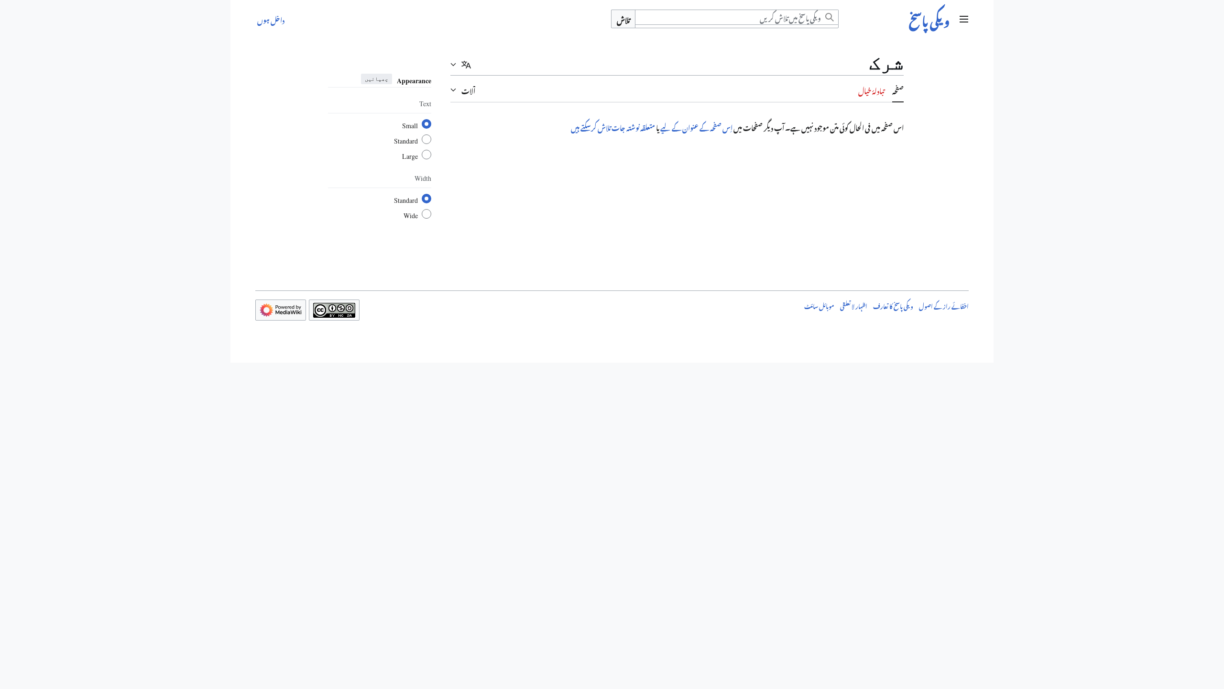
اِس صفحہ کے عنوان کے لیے (696, 126)
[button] (964, 19)
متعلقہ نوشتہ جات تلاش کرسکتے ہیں (613, 126)
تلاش (623, 19)
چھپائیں (376, 79)
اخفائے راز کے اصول (944, 305)
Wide (411, 214)
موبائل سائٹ (819, 305)
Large (410, 154)
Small (410, 124)
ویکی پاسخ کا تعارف (893, 305)
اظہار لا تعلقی (853, 305)
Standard (406, 139)
